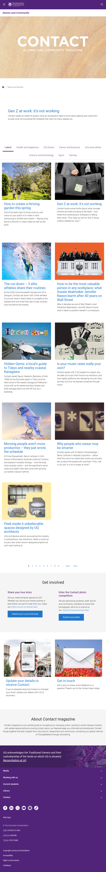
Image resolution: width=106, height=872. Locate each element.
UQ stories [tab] (49, 147)
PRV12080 (13, 840)
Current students (11, 784)
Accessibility (8, 855)
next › (68, 566)
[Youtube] (24, 808)
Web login (7, 817)
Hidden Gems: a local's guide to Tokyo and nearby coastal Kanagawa (25, 368)
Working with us (10, 777)
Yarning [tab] (73, 155)
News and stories (15, 87)
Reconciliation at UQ (14, 760)
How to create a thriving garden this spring (22, 206)
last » (75, 566)
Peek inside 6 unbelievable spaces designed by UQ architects (23, 528)
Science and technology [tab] (41, 155)
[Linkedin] (11, 808)
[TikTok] (36, 808)
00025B (13, 835)
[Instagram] (30, 808)
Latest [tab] (8, 147)
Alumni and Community (16, 12)
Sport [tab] (61, 155)
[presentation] (8, 148)
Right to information (11, 860)
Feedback (7, 865)
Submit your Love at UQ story (25, 614)
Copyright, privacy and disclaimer (16, 850)
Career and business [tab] (69, 147)
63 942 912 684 (13, 830)
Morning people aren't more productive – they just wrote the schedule (25, 448)
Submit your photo (71, 617)
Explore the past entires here (76, 610)
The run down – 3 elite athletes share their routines (25, 286)
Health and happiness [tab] (27, 147)
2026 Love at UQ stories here (24, 607)
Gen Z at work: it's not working (79, 204)
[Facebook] (5, 808)
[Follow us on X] (18, 808)
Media (6, 771)
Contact (6, 797)
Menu (4, 4)
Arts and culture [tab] (93, 147)
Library (6, 790)
